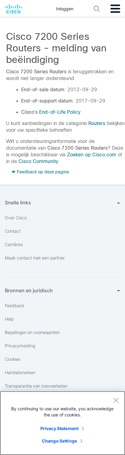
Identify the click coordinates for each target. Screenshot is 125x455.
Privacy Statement (59, 428)
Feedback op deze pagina (42, 171)
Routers (96, 123)
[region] (62, 423)
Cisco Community (38, 161)
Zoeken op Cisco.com (91, 154)
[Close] (116, 400)
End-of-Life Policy (59, 112)
